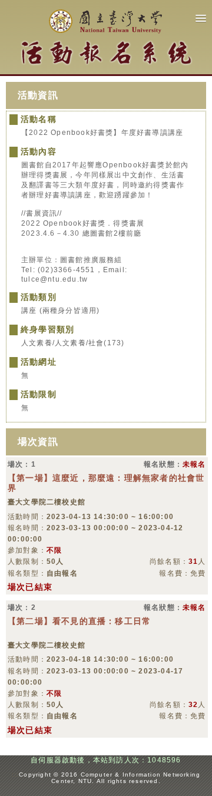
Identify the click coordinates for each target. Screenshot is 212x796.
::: (15, 774)
